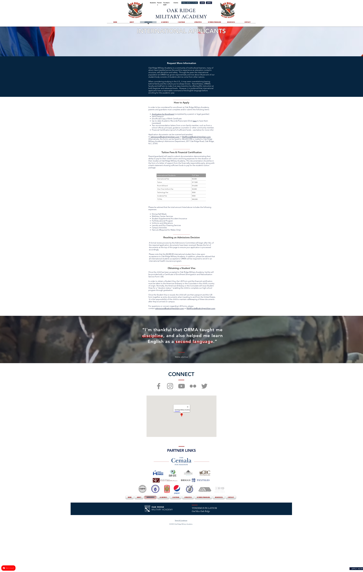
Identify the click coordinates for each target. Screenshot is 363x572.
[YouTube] (181, 386)
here (195, 121)
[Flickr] (193, 386)
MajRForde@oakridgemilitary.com (196, 137)
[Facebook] (159, 386)
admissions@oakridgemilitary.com (165, 137)
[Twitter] (204, 386)
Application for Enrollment (163, 114)
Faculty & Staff (166, 4)
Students (153, 3)
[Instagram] (170, 386)
